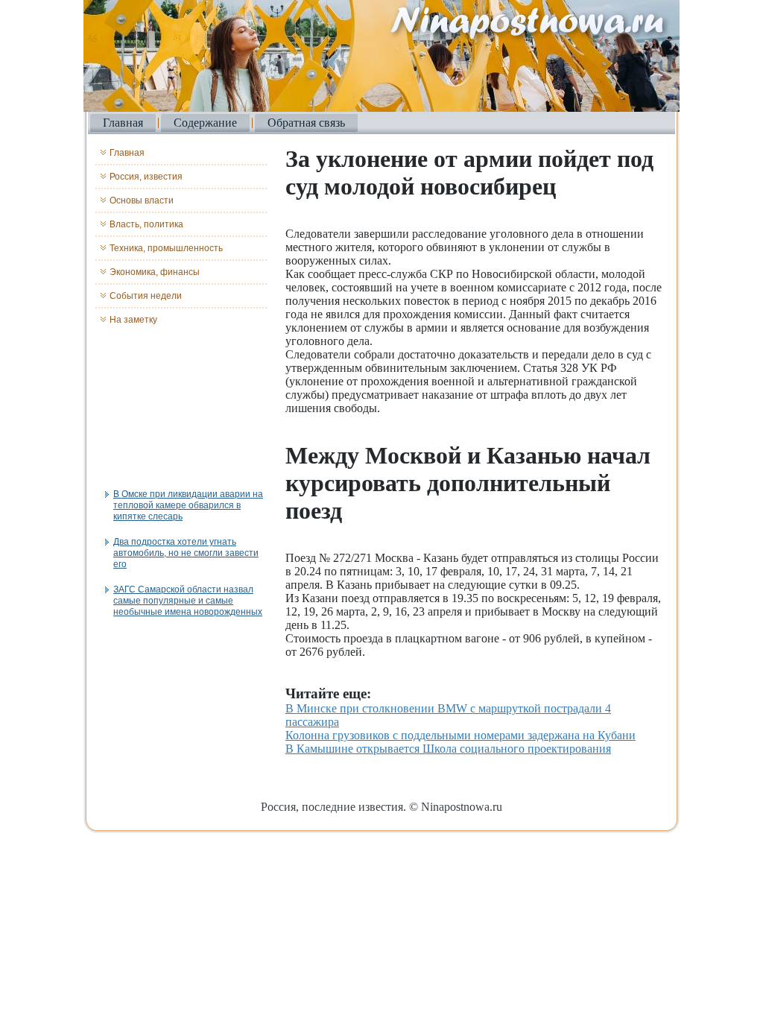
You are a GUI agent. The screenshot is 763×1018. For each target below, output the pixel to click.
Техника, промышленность (166, 248)
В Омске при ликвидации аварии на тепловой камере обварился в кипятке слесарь (188, 505)
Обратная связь (306, 122)
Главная (123, 122)
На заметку (133, 319)
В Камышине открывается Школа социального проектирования (448, 748)
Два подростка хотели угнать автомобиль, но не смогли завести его (186, 553)
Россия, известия (146, 176)
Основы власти (142, 200)
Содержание (205, 122)
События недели (146, 296)
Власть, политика (146, 224)
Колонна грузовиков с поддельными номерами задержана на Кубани (460, 735)
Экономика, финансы (155, 272)
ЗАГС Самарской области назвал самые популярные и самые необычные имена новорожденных (187, 600)
